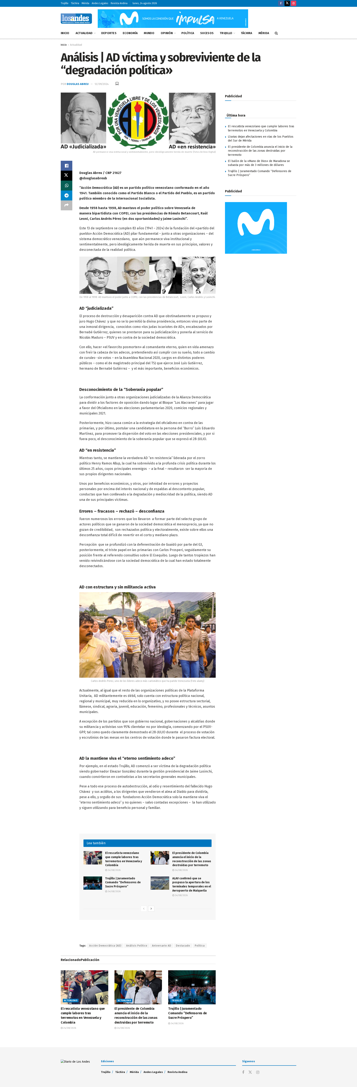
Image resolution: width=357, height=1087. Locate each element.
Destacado (183, 945)
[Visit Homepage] (76, 18)
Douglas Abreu (78, 84)
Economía (130, 33)
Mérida (85, 3)
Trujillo (64, 3)
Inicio (65, 33)
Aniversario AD (161, 945)
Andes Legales (100, 3)
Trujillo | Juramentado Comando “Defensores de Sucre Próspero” (123, 882)
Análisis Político (136, 945)
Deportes (109, 33)
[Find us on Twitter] (287, 3)
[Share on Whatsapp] (66, 185)
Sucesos (207, 33)
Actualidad (84, 33)
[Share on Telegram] (66, 195)
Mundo (149, 33)
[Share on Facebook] (66, 166)
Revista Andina (119, 3)
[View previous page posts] (144, 909)
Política (187, 33)
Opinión (167, 33)
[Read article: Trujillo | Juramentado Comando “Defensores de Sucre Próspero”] (92, 883)
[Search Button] (276, 33)
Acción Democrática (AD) (105, 945)
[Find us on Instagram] (293, 3)
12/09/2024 (102, 84)
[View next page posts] (151, 909)
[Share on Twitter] (66, 176)
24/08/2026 (113, 870)
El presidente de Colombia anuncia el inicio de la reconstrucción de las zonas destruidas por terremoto (260, 151)
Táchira (75, 3)
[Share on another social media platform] (66, 205)
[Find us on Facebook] (280, 3)
